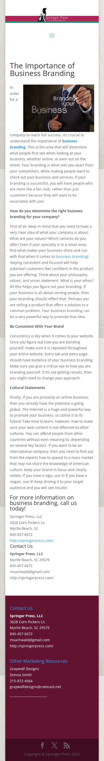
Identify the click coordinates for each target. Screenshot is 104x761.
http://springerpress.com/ (32, 540)
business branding (72, 256)
